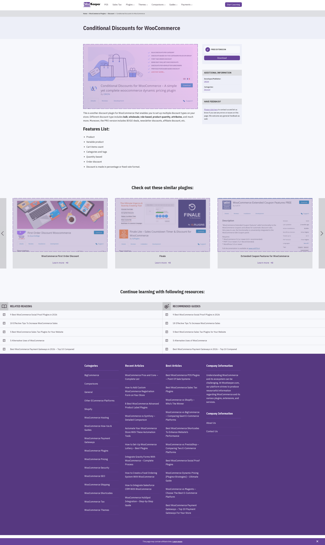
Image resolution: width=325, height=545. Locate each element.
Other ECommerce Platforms (99, 400)
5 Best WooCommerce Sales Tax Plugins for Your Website (36, 332)
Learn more (177, 541)
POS (106, 4)
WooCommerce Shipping (97, 484)
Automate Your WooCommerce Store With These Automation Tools (141, 432)
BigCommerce (91, 375)
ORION (206, 82)
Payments (186, 4)
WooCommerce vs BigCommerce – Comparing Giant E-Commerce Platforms (182, 416)
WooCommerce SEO (94, 476)
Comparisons (158, 4)
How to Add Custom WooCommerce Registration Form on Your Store (139, 391)
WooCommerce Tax (94, 501)
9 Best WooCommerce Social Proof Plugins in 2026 (33, 314)
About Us (211, 422)
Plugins (129, 4)
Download (222, 58)
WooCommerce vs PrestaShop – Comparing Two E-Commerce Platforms (182, 448)
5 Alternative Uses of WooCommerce (27, 340)
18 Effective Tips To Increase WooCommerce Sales (34, 323)
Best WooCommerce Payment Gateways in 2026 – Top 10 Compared (42, 349)
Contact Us (212, 431)
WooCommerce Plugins (96, 450)
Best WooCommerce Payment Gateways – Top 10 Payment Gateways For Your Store (181, 509)
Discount (207, 90)
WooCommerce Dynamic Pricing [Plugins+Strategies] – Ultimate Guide (182, 476)
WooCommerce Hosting (96, 417)
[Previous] (3, 233)
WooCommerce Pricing (96, 459)
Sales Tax (117, 4)
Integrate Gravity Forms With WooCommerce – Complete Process (140, 460)
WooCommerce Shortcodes (98, 493)
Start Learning (233, 4)
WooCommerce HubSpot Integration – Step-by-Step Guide (139, 501)
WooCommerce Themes (96, 510)
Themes (142, 4)
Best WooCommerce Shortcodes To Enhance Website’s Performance (182, 432)
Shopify (88, 409)
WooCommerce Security (96, 467)
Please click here (211, 109)
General (88, 392)
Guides (172, 4)
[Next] (322, 233)
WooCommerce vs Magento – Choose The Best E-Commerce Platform (181, 493)
